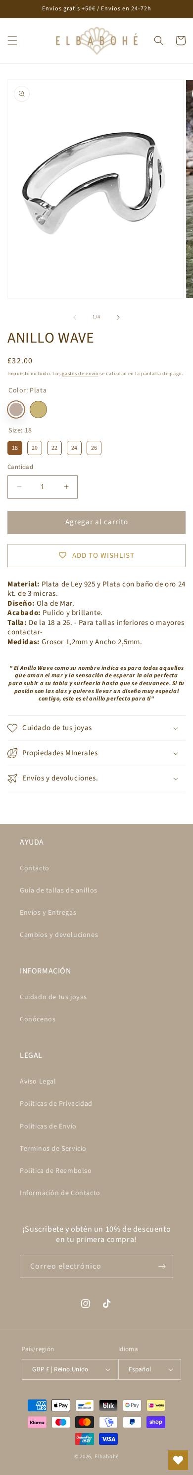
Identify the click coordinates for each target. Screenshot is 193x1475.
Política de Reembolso (56, 1171)
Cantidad (20, 467)
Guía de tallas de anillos (58, 890)
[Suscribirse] (162, 1266)
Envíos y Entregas (48, 913)
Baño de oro (38, 409)
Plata (16, 409)
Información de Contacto (60, 1193)
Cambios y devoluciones (59, 935)
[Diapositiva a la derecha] (118, 317)
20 (34, 446)
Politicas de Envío (48, 1126)
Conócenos (37, 1019)
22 (54, 446)
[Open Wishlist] (178, 1460)
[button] (12, 40)
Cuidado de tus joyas (53, 997)
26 (94, 446)
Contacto (34, 868)
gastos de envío (80, 373)
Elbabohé (107, 1456)
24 (74, 446)
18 (14, 446)
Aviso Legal (38, 1082)
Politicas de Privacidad (56, 1104)
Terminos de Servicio (53, 1149)
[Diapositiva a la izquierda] (75, 317)
